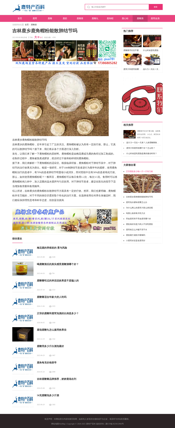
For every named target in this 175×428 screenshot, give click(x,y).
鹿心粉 (125, 18)
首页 (20, 18)
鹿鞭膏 (80, 18)
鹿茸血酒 (155, 18)
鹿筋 (65, 18)
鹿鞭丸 (95, 18)
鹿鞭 (50, 18)
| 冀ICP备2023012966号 (114, 424)
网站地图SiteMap (58, 424)
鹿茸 (35, 18)
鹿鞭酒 (140, 18)
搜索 (155, 7)
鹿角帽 (110, 18)
